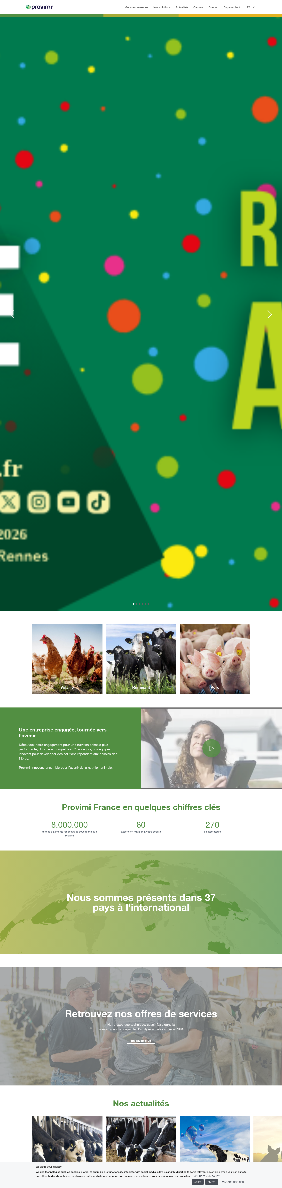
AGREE (198, 1182)
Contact (214, 7)
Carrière (198, 7)
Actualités (182, 7)
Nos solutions (162, 7)
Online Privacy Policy (207, 1176)
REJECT (211, 1182)
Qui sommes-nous (136, 7)
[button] (12, 314)
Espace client (232, 7)
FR (248, 7)
